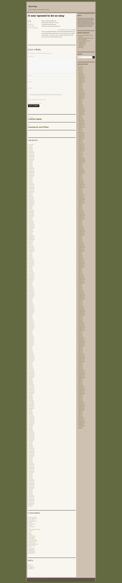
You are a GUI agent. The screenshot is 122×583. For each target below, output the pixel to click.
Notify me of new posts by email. (34, 103)
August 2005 (31, 440)
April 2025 (31, 165)
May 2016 (31, 269)
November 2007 (32, 405)
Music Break (81, 47)
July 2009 (30, 378)
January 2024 (31, 186)
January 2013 (31, 322)
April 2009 (31, 382)
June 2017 (31, 254)
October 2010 (31, 358)
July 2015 (30, 282)
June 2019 (31, 232)
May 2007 (31, 412)
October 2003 (31, 469)
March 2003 (31, 479)
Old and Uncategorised (33, 27)
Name (30, 75)
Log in (30, 564)
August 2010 (31, 361)
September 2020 (32, 227)
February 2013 (31, 321)
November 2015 (32, 277)
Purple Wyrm (31, 24)
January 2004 (31, 465)
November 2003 (32, 468)
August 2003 (31, 472)
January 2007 (31, 417)
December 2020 (31, 224)
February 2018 (31, 247)
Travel (30, 546)
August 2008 (31, 393)
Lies (29, 527)
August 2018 (31, 240)
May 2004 (31, 460)
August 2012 (31, 329)
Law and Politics (32, 526)
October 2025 (31, 157)
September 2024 (32, 175)
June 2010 (31, 364)
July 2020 (30, 230)
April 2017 (31, 256)
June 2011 (31, 348)
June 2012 (31, 331)
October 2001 (31, 501)
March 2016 (31, 271)
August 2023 (31, 192)
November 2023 (32, 188)
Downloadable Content (33, 521)
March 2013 (31, 319)
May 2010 (31, 365)
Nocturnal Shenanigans (33, 540)
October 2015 (31, 278)
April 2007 (31, 413)
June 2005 (31, 443)
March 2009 (31, 384)
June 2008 (31, 396)
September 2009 (32, 376)
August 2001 (31, 504)
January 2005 (31, 449)
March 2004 (31, 463)
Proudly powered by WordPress (39, 579)
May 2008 (31, 397)
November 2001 (32, 500)
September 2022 (32, 204)
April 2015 (31, 286)
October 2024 (31, 173)
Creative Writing (32, 519)
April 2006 (31, 429)
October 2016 (31, 263)
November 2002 (32, 484)
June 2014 (31, 299)
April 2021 (31, 219)
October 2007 (31, 406)
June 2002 (31, 491)
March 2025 (31, 167)
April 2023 (31, 195)
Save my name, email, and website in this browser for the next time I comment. (46, 94)
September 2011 (32, 344)
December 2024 (31, 171)
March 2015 (31, 287)
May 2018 (31, 243)
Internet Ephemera (32, 523)
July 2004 (30, 457)
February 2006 (31, 432)
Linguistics (31, 530)
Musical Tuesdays (32, 537)
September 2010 (32, 360)
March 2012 (31, 335)
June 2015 (31, 283)
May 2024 (31, 180)
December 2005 (31, 435)
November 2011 (32, 341)
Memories (30, 534)
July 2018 (30, 242)
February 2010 (31, 369)
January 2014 (31, 306)
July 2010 (30, 362)
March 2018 (31, 246)
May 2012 (31, 333)
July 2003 (30, 473)
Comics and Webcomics (33, 518)
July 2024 (30, 178)
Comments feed (31, 567)
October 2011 (31, 342)
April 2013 (31, 318)
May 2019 (31, 234)
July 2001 (30, 505)
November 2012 (32, 325)
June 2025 (31, 163)
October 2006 (31, 421)
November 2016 (32, 262)
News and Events (32, 538)
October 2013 (31, 310)
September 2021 (32, 215)
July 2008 (30, 394)
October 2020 (31, 226)
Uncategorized (31, 549)
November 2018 (32, 238)
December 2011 (31, 339)
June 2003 (31, 475)
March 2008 (31, 400)
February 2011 (31, 353)
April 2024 (31, 182)
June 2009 (31, 380)
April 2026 (31, 149)
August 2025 (31, 160)
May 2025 (31, 164)
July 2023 (30, 194)
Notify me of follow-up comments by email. (37, 99)
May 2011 (31, 349)
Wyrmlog (32, 6)
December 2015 (31, 275)
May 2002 (31, 492)
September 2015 (32, 279)
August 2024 (31, 176)
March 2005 (31, 447)
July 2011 (30, 346)
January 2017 (31, 261)
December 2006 (31, 418)
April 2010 (31, 366)
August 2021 (31, 216)
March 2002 (31, 495)
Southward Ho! (82, 43)
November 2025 (32, 156)
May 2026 (31, 148)
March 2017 (31, 258)
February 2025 (31, 168)
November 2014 (32, 293)
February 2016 (31, 273)
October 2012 (31, 326)
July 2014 (30, 298)
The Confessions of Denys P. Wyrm (86, 35)
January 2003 (31, 481)
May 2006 (31, 428)
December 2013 (31, 307)
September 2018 (32, 239)
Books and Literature (32, 517)
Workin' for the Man (32, 552)
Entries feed (31, 566)
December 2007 (31, 404)
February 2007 (31, 416)
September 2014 (32, 295)
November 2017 (32, 248)
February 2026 (31, 152)
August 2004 (31, 456)
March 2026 (31, 151)
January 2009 (31, 386)
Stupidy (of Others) (32, 545)
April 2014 (31, 302)
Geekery (30, 522)
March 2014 (31, 303)
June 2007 (31, 410)
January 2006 (31, 433)
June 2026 (31, 147)
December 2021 (31, 212)
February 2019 (31, 235)
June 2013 (31, 315)
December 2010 (31, 356)
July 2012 (30, 330)
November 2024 (32, 172)
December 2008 (31, 388)
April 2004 (31, 461)
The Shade (81, 46)
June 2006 (31, 427)
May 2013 (31, 317)
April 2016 (31, 270)
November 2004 (32, 452)
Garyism (80, 36)
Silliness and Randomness (33, 544)
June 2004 (31, 459)
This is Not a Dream (82, 39)
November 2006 (32, 420)
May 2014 (31, 301)
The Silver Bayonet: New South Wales (86, 38)
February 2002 (31, 496)
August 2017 (31, 251)
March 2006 (31, 431)
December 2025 (31, 155)
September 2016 (32, 265)
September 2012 (32, 327)
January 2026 (31, 153)
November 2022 (32, 202)
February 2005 (31, 448)
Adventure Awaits (82, 44)
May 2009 (31, 381)
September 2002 (32, 487)
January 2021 (31, 223)
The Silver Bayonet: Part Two (84, 40)
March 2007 (31, 414)
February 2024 (31, 184)
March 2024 (31, 183)
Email (30, 81)
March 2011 (31, 352)
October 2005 (31, 437)
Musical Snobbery (32, 536)
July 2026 (30, 145)
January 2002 (31, 497)
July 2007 (30, 409)
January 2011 (31, 354)
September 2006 (32, 422)
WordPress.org (31, 568)
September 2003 (32, 471)
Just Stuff (30, 525)
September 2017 (32, 250)
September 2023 (32, 191)
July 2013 (30, 314)
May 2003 (31, 476)
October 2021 (31, 214)
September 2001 (32, 503)
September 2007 (32, 408)
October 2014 (31, 294)
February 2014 (31, 305)
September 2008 (32, 392)
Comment (31, 56)
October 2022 (31, 203)
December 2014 (31, 291)
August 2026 (31, 144)
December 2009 (31, 372)
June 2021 (31, 218)
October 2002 (31, 485)
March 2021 (31, 220)
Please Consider (32, 542)
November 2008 (32, 389)
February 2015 (31, 289)
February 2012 (31, 337)
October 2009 (31, 374)
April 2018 (31, 244)
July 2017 (30, 252)
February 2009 (31, 385)
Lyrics (30, 532)
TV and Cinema (31, 548)
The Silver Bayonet (82, 42)
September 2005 (32, 439)
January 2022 (31, 211)
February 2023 (31, 198)
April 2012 (31, 334)
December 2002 (31, 483)
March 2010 (31, 368)
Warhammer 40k (32, 550)
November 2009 (32, 373)
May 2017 (31, 255)
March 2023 (31, 196)
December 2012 (31, 323)
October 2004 (31, 453)
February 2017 (31, 259)
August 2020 (31, 228)
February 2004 (31, 464)
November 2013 (32, 309)
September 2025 (32, 159)
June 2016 (31, 267)
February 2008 (31, 401)
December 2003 (31, 467)
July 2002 (30, 489)
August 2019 (31, 231)
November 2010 (32, 357)
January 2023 (31, 199)
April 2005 (31, 445)
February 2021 (31, 222)
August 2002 (31, 488)
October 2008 (31, 390)
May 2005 (31, 444)
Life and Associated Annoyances (34, 529)
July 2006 (30, 425)
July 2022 (30, 206)
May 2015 (31, 285)
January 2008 (31, 402)
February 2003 (31, 480)
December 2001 (31, 499)
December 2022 (31, 200)
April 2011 (31, 350)
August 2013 (31, 313)
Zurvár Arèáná (31, 553)
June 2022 (31, 207)
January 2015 (31, 290)
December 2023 (31, 187)
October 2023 (31, 190)
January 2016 (31, 274)
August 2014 (31, 297)
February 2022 (31, 210)
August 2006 (31, 424)
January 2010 (31, 370)
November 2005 (32, 436)
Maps (30, 533)
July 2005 (30, 441)
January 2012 (31, 338)
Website (30, 88)
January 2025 (31, 169)
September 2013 (32, 311)
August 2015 (31, 281)
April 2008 (31, 398)
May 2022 (31, 208)
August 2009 (31, 377)
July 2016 (30, 266)
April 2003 (31, 477)
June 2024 (31, 179)
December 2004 (31, 451)
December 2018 (31, 236)
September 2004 (32, 455)
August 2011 (31, 345)
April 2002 (31, 493)
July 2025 (30, 161)
